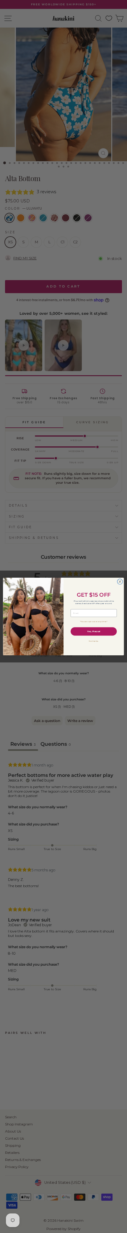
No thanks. (94, 641)
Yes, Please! (93, 631)
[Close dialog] (120, 581)
